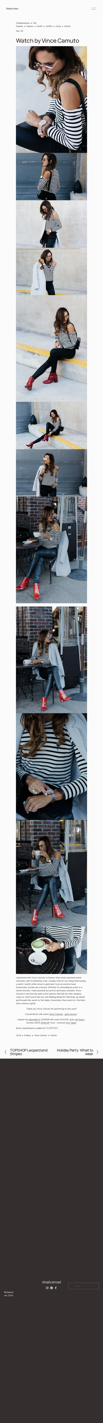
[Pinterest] (51, 1288)
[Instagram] (47, 1288)
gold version (71, 1014)
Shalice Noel (12, 8)
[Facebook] (55, 1288)
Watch (67, 26)
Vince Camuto (40, 1035)
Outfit (39, 26)
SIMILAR (45, 1022)
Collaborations (23, 23)
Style (58, 26)
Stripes (27, 1035)
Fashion (29, 26)
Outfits (49, 26)
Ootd (18, 1035)
